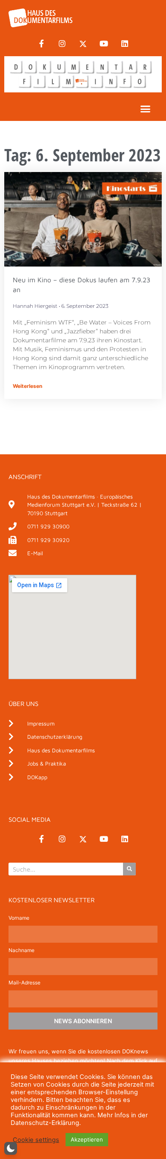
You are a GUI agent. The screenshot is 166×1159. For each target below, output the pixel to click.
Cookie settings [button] (36, 1140)
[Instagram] (62, 44)
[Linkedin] (125, 44)
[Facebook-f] (41, 44)
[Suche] (129, 869)
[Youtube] (104, 44)
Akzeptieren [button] (87, 1139)
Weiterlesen (27, 386)
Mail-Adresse (24, 983)
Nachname (21, 950)
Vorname (19, 918)
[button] (145, 109)
